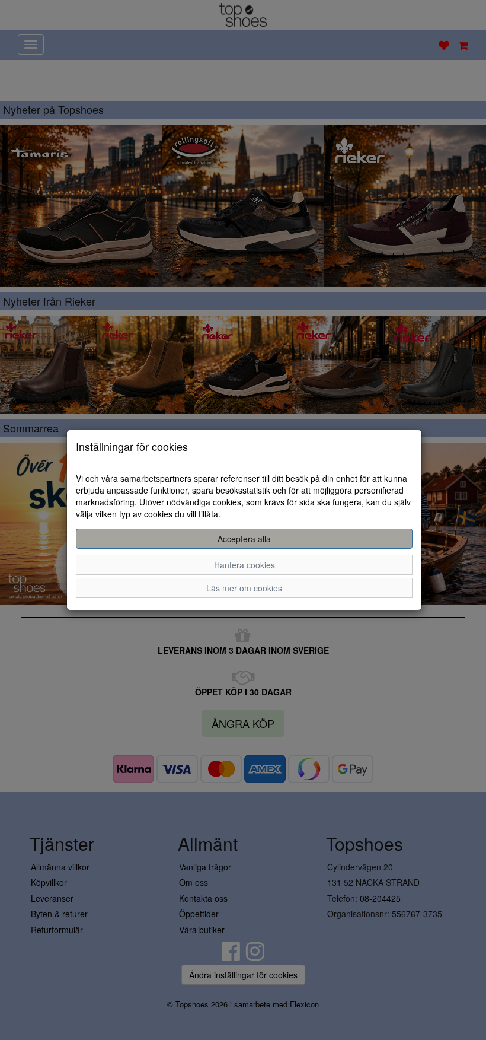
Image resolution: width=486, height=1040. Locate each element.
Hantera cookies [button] (244, 565)
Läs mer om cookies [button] (244, 588)
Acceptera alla (244, 539)
